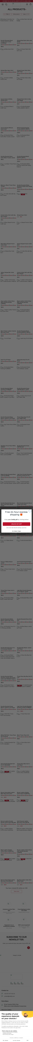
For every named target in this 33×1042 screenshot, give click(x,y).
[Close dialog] (30, 511)
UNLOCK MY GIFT (16, 524)
